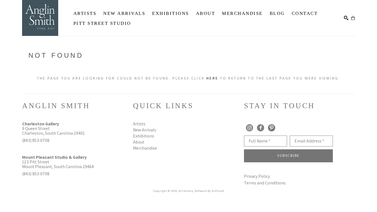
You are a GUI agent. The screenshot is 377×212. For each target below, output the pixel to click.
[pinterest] (271, 127)
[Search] (346, 18)
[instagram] (249, 127)
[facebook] (260, 127)
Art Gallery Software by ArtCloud (201, 191)
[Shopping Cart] (353, 18)
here (212, 78)
